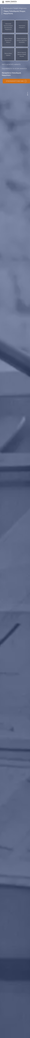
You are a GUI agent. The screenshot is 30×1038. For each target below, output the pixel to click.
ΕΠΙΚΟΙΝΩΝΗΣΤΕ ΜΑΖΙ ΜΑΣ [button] (15, 81)
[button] (3, 2)
